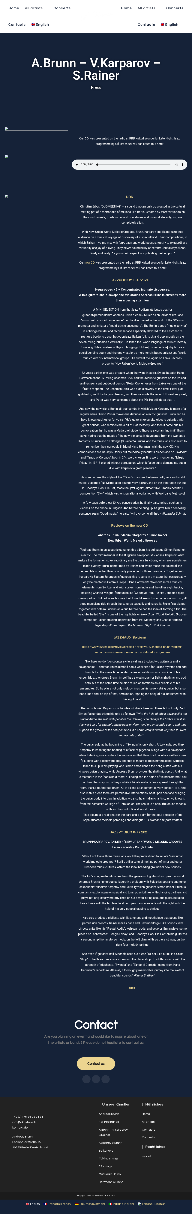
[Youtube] (105, 1079)
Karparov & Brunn (110, 1142)
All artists (148, 1121)
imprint (146, 1156)
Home (146, 1113)
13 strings (105, 1166)
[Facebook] (86, 1079)
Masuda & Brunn (110, 1174)
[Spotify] (96, 1079)
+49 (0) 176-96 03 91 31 (27, 1116)
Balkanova (106, 1150)
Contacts (148, 1129)
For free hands (109, 1121)
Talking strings (108, 1158)
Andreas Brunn (109, 1113)
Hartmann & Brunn (111, 1181)
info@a (17, 1122)
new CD (90, 262)
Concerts (148, 1137)
